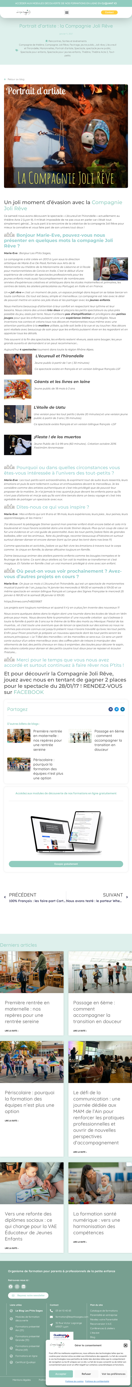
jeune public (87, 44)
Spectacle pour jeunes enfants (64, 51)
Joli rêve (100, 44)
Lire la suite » (12, 1031)
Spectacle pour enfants (33, 51)
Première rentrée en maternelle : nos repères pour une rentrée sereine (47, 740)
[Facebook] (10, 1286)
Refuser (86, 1373)
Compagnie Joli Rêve (57, 44)
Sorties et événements (74, 41)
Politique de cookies (74, 1381)
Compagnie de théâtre (31, 44)
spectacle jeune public (98, 48)
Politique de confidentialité (97, 1381)
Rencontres (54, 41)
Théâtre (86, 51)
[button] (125, 1345)
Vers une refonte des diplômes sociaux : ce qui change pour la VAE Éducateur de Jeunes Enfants (31, 1226)
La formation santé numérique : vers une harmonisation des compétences (96, 1223)
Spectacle (79, 48)
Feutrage (75, 44)
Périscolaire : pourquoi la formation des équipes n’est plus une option (48, 768)
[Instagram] (17, 1286)
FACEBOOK (29, 692)
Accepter (60, 1373)
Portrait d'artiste (64, 48)
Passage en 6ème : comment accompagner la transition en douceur (109, 740)
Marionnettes (47, 48)
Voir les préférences (113, 1373)
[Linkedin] (23, 1286)
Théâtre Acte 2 (100, 51)
